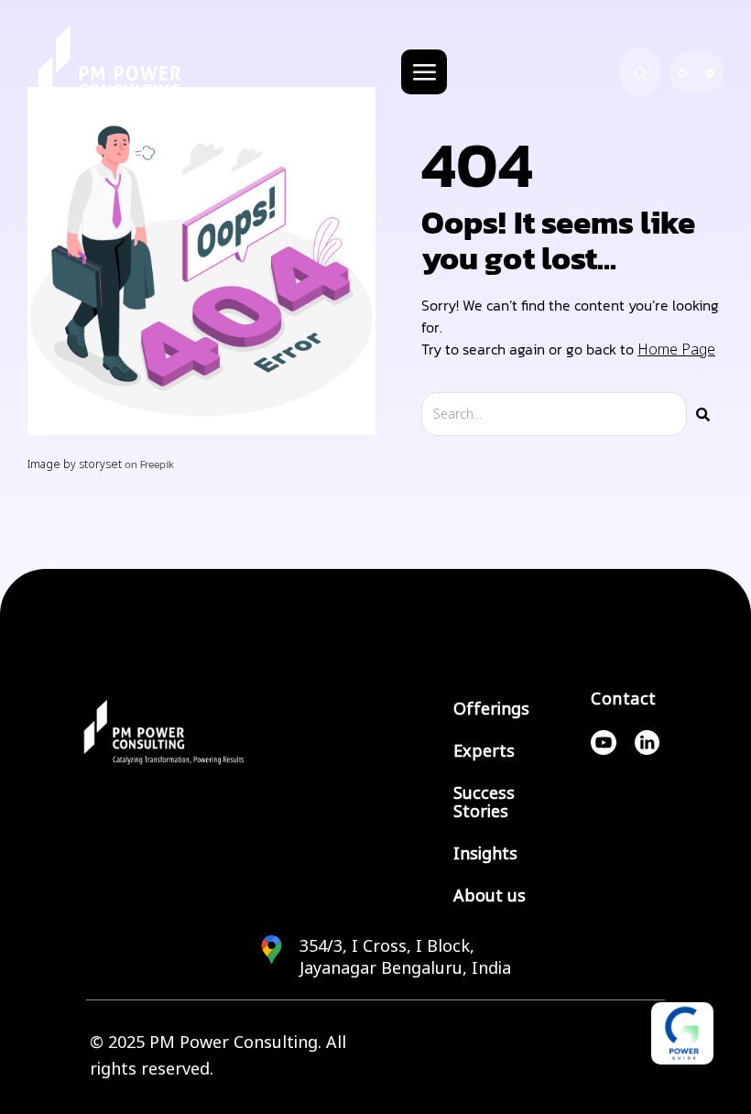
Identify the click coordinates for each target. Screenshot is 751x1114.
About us (489, 896)
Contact (624, 699)
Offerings (491, 709)
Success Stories (484, 802)
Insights (485, 854)
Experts (484, 751)
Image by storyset (74, 464)
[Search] (703, 414)
